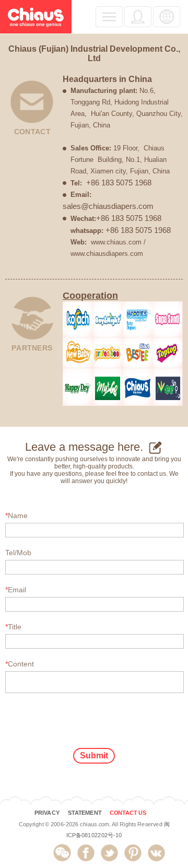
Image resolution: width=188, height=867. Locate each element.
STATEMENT (84, 813)
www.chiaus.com (116, 242)
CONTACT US (128, 813)
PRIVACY (47, 813)
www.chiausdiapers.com (106, 253)
